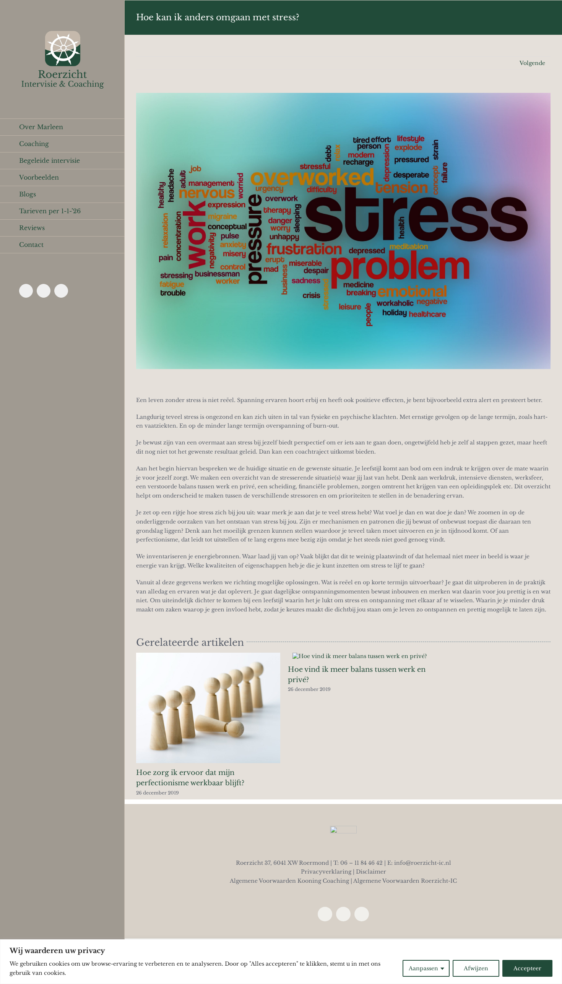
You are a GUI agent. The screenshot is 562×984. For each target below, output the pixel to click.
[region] (281, 961)
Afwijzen (476, 968)
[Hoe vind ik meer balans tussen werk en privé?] (359, 656)
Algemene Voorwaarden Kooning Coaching (289, 880)
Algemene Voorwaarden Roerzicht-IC (405, 880)
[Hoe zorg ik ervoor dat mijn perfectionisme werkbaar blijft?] (208, 656)
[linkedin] (343, 914)
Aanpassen (423, 968)
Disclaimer (371, 871)
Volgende (532, 63)
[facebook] (325, 914)
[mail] (361, 914)
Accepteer (527, 968)
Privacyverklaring (326, 871)
